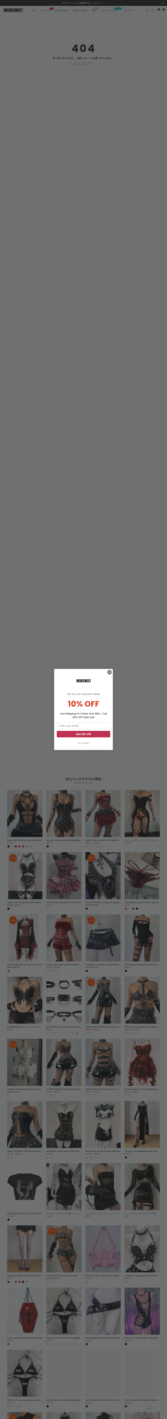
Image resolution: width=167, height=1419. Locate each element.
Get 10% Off (83, 734)
